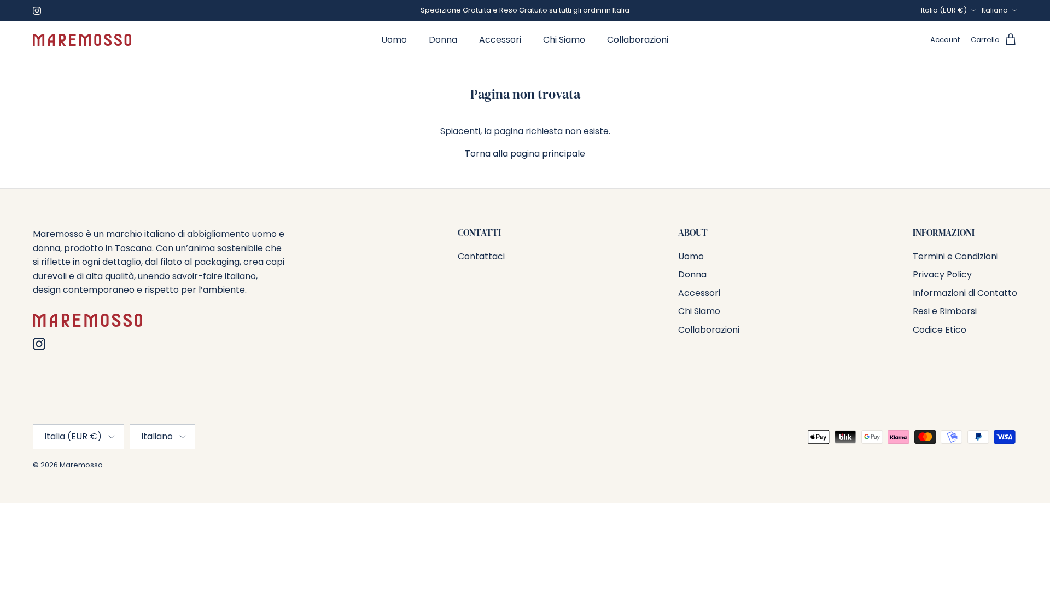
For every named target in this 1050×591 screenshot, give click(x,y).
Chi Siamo (564, 39)
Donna (443, 39)
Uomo (394, 39)
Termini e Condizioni (955, 256)
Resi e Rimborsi (945, 311)
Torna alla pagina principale (525, 153)
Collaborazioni (637, 39)
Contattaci (481, 256)
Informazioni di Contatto (965, 293)
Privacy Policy (942, 274)
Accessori (500, 39)
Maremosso (81, 465)
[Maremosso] (82, 40)
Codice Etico (939, 329)
